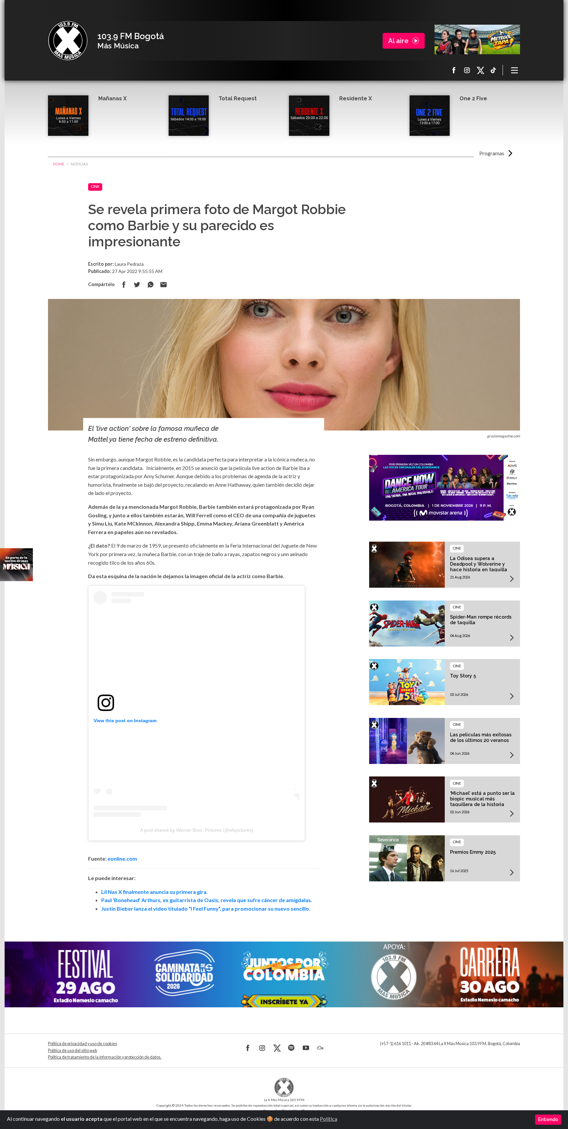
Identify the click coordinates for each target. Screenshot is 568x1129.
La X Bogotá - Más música (67, 41)
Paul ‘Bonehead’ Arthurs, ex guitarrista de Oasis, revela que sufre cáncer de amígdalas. (206, 900)
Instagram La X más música (467, 70)
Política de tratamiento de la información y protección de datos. (104, 1057)
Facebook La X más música (454, 70)
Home (58, 164)
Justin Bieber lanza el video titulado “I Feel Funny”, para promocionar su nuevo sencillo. (205, 908)
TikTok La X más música (493, 70)
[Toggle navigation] (514, 70)
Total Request (238, 98)
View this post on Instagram (125, 720)
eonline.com (122, 858)
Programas (491, 153)
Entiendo (548, 1119)
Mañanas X (112, 98)
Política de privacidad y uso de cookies (82, 1043)
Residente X (355, 98)
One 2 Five (473, 98)
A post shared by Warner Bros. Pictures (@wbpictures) (196, 830)
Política (328, 1119)
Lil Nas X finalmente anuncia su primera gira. (154, 892)
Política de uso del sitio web (72, 1050)
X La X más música (480, 70)
